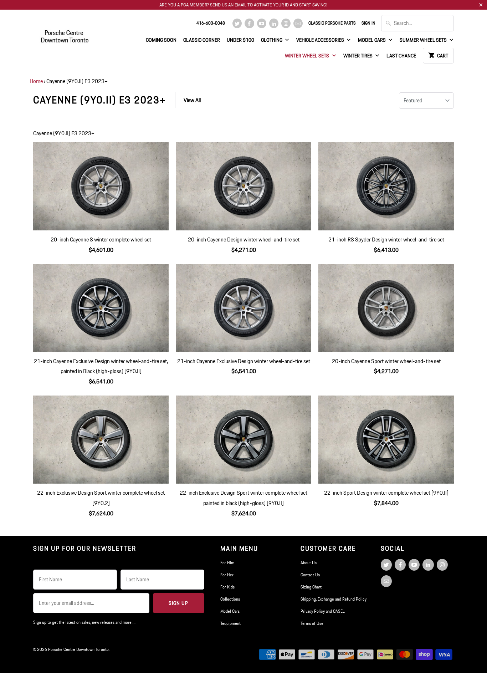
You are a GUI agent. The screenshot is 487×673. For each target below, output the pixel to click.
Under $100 (240, 40)
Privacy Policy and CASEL (323, 611)
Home (36, 81)
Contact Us (310, 574)
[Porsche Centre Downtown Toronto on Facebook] (249, 23)
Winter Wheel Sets (307, 56)
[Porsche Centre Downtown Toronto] (65, 33)
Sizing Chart (311, 586)
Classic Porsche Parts (332, 23)
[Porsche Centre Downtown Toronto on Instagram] (286, 23)
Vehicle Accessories (320, 40)
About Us (309, 562)
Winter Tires (358, 56)
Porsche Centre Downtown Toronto (78, 649)
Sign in (368, 23)
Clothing (272, 40)
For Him (227, 562)
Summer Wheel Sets (424, 40)
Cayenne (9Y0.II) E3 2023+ (99, 100)
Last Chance (401, 56)
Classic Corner (201, 40)
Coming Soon (161, 40)
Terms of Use (312, 623)
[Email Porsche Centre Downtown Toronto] (298, 23)
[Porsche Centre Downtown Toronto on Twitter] (237, 23)
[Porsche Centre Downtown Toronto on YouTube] (261, 23)
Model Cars (372, 40)
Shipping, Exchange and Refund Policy (333, 599)
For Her (227, 574)
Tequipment (230, 623)
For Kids (227, 586)
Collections (230, 599)
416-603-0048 (210, 23)
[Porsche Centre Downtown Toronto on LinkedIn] (273, 23)
